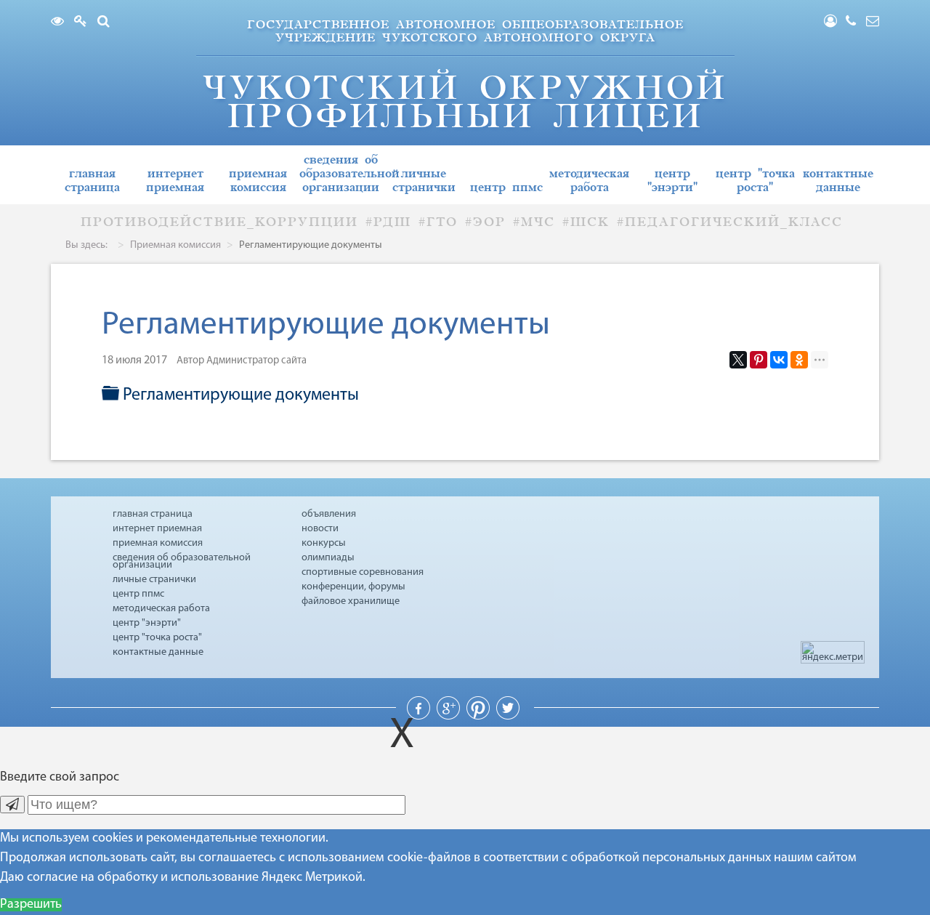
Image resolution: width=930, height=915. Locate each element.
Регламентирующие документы (240, 395)
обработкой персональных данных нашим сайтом (713, 858)
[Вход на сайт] (835, 22)
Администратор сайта (256, 360)
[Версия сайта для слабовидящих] (61, 22)
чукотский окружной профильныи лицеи (465, 102)
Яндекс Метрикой (312, 877)
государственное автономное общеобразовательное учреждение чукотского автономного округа (465, 30)
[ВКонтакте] (779, 359)
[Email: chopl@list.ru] (872, 22)
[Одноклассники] (799, 359)
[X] (738, 359)
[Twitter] (507, 716)
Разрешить (31, 904)
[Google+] (450, 716)
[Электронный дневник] (84, 22)
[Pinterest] (758, 359)
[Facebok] (420, 716)
